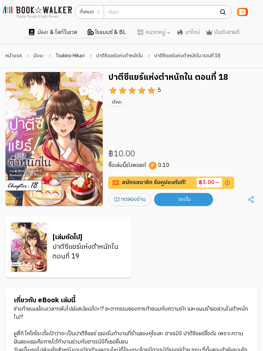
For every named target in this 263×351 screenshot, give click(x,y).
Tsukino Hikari (70, 55)
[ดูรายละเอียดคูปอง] (227, 182)
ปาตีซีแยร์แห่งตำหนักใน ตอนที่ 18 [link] (187, 55)
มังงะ (39, 55)
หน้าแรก (13, 55)
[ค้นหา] (223, 12)
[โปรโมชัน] (242, 12)
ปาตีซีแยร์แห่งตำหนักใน (119, 55)
